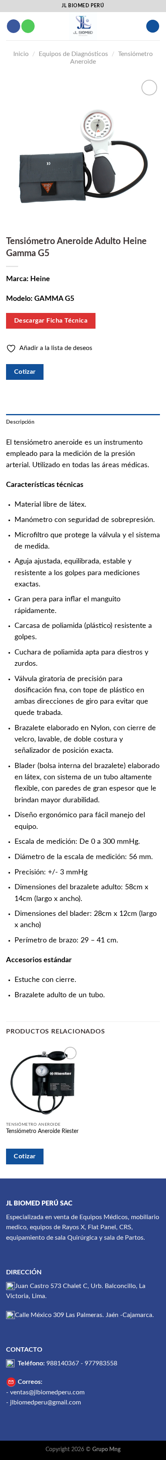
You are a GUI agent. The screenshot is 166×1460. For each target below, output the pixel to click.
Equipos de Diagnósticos (73, 54)
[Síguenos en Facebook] (13, 26)
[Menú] (152, 26)
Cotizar (25, 372)
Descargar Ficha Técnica (51, 321)
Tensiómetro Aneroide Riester (42, 1131)
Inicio (21, 54)
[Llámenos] (28, 26)
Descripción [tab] (20, 422)
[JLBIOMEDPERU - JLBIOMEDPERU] (83, 26)
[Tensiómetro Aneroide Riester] (42, 1081)
